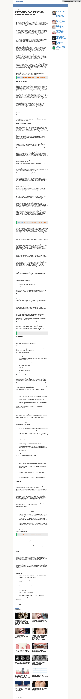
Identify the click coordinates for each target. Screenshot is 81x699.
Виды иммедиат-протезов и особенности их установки (61, 42)
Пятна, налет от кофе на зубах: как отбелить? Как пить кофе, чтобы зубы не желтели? (61, 38)
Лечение (42, 5)
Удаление (22, 5)
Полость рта (37, 5)
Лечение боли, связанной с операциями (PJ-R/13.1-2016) (60, 47)
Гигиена (47, 5)
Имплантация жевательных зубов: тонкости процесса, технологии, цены (60, 26)
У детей (17, 5)
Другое (57, 5)
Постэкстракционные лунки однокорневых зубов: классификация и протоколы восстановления (60, 32)
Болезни (27, 5)
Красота (52, 5)
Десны (32, 5)
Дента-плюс (19, 1)
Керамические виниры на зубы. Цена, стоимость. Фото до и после (60, 21)
